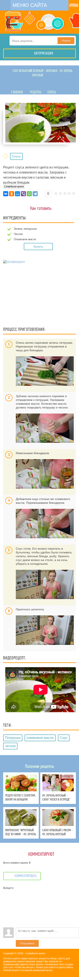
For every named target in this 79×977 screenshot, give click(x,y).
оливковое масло (40, 738)
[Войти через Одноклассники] (6, 924)
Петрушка (12, 738)
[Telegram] (35, 193)
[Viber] (23, 193)
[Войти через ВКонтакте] (6, 899)
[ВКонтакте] (5, 193)
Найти (66, 40)
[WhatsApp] (29, 193)
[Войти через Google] (6, 918)
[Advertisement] (39, 296)
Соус (64, 738)
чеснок (10, 746)
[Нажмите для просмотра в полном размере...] (45, 371)
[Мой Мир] (17, 193)
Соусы (16, 156)
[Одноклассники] (11, 193)
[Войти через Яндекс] (6, 911)
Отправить (27, 943)
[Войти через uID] (6, 893)
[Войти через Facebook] (6, 905)
